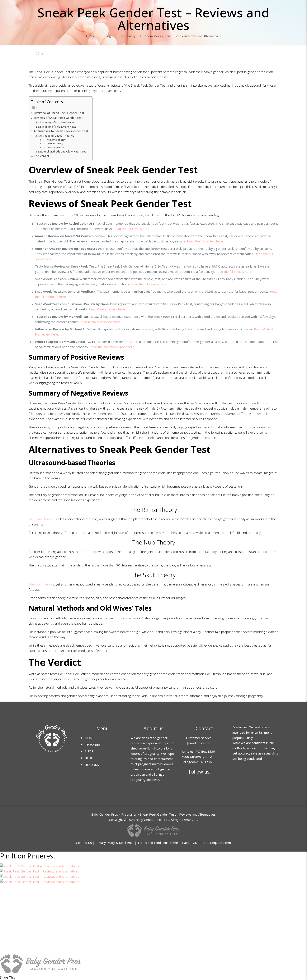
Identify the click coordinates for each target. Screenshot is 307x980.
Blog (107, 36)
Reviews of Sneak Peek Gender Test (58, 118)
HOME (89, 738)
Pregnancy (128, 36)
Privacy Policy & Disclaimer (114, 842)
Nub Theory (88, 552)
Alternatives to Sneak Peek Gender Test (61, 131)
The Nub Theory (54, 143)
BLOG (89, 758)
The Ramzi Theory (56, 139)
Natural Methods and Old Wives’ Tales (63, 151)
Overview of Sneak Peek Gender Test (59, 113)
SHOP (89, 751)
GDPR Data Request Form (212, 842)
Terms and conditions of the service (163, 842)
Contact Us (84, 842)
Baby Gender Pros (104, 814)
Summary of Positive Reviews (57, 122)
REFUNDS (92, 764)
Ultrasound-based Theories (57, 135)
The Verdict (41, 156)
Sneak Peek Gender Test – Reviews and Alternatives (183, 36)
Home (90, 36)
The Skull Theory (55, 147)
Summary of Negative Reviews (58, 126)
